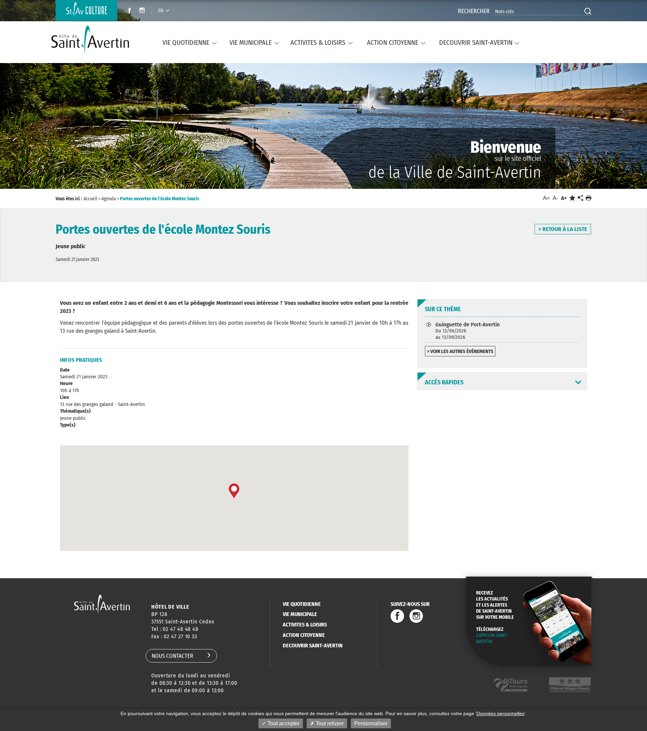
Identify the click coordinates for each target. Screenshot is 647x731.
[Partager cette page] (580, 198)
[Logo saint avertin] (102, 604)
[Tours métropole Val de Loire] (510, 685)
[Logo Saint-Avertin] (94, 39)
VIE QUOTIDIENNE (302, 604)
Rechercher (474, 11)
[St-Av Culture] (86, 10)
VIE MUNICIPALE (300, 614)
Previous (40, 127)
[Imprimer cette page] (588, 198)
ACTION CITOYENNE (304, 635)
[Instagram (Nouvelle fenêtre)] (143, 11)
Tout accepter (283, 723)
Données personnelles (500, 713)
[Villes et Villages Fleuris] (570, 685)
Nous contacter (172, 656)
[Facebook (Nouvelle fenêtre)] (127, 11)
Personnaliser (371, 723)
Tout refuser (329, 723)
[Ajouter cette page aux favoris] (572, 198)
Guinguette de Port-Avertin (467, 330)
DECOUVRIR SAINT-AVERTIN (313, 645)
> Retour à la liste (562, 229)
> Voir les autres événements (460, 351)
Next (605, 127)
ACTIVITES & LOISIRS (305, 624)
